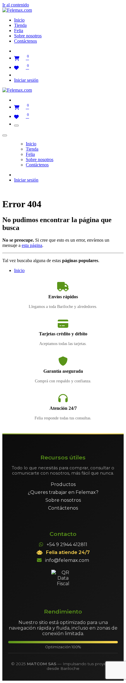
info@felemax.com (67, 560)
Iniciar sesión (26, 80)
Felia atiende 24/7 (68, 552)
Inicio (19, 270)
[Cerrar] (4, 135)
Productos (63, 484)
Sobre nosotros (63, 500)
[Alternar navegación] (16, 125)
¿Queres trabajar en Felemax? (63, 492)
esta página (32, 245)
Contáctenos (63, 508)
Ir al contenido (15, 4)
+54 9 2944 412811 (67, 544)
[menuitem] (19, 20)
